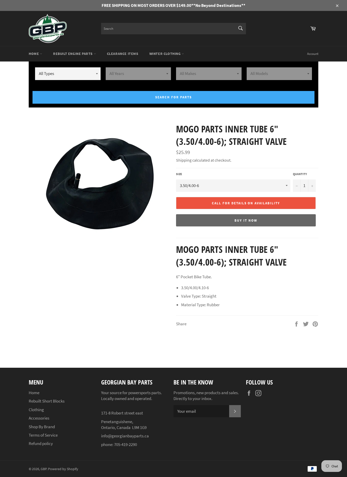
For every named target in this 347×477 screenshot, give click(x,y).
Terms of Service (43, 435)
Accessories (39, 418)
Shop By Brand (42, 426)
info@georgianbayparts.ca (125, 436)
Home (34, 53)
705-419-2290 (125, 444)
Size (179, 174)
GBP (43, 469)
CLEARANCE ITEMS (122, 53)
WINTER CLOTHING (165, 53)
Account (312, 54)
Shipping (184, 160)
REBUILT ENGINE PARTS (73, 53)
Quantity (300, 174)
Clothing (36, 409)
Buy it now (245, 220)
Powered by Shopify (63, 469)
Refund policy (41, 443)
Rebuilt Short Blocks (47, 401)
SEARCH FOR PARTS (173, 97)
